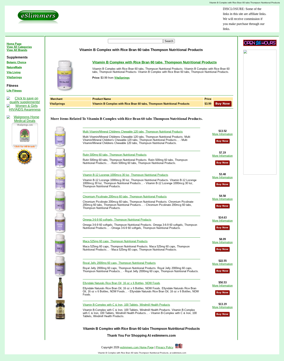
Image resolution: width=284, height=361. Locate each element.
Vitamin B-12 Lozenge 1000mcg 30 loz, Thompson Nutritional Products (125, 174)
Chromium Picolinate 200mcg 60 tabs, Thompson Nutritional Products (125, 196)
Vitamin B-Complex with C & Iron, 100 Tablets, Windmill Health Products (126, 304)
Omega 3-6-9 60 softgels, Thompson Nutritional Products (117, 219)
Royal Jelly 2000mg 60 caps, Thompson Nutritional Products (119, 262)
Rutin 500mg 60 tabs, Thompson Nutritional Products (115, 154)
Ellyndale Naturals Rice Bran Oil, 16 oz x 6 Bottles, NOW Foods (121, 283)
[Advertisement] (134, 15)
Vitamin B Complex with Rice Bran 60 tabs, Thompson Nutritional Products (154, 62)
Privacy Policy (164, 347)
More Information (222, 134)
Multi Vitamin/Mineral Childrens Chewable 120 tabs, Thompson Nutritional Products (133, 131)
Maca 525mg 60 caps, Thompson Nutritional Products (115, 241)
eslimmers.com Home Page (137, 347)
